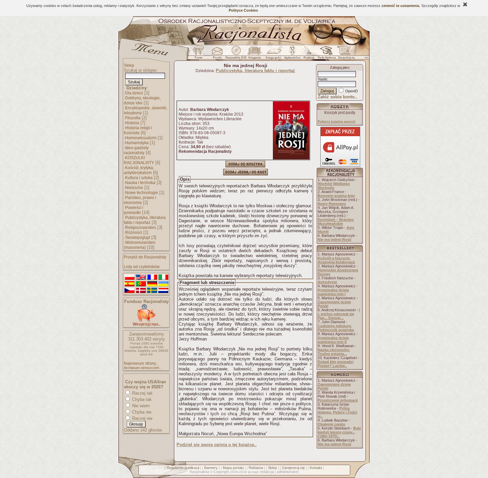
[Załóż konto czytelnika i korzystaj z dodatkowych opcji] (344, 54)
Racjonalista (199, 472)
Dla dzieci (134, 93)
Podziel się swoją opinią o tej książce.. (217, 444)
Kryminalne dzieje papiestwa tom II (333, 340)
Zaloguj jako (339, 67)
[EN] (140, 277)
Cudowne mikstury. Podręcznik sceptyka (336, 328)
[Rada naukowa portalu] (325, 54)
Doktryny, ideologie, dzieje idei (142, 100)
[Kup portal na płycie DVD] (236, 54)
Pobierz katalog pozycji (337, 121)
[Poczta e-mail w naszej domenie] (216, 54)
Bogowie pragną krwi (336, 196)
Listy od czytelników (142, 266)
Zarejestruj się (293, 468)
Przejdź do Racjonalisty (145, 257)
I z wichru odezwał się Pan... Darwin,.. (339, 314)
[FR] (152, 277)
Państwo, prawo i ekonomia (140, 200)
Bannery (211, 468)
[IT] (163, 277)
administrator (287, 472)
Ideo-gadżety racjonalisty (136, 150)
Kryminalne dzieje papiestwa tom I (333, 292)
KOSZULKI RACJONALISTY (139, 160)
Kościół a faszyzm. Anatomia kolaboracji (336, 260)
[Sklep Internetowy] (255, 54)
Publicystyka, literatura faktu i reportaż (145, 220)
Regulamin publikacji (183, 468)
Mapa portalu (233, 468)
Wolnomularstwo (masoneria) (139, 245)
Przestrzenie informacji (338, 400)
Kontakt (316, 468)
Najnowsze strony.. (141, 363)
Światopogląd (137, 237)
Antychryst (327, 282)
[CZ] (129, 290)
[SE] (152, 290)
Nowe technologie (141, 192)
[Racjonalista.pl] (244, 44)
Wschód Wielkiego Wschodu (334, 186)
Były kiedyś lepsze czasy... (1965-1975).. (339, 432)
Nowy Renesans (332, 204)
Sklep (129, 65)
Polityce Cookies (243, 10)
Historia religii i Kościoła (138, 130)
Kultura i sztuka (139, 177)
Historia (132, 123)
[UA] (163, 284)
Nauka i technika (140, 182)
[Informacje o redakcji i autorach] (308, 54)
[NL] (163, 290)
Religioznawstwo (140, 227)
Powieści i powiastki (133, 210)
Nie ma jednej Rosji (334, 239)
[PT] (140, 284)
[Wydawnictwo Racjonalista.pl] (292, 54)
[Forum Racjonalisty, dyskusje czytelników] (199, 54)
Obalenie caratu (331, 424)
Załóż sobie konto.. (337, 96)
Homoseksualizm (140, 138)
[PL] (129, 277)
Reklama (256, 468)
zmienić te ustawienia (400, 6)
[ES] (129, 284)
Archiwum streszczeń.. (142, 368)
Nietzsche (134, 187)
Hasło (322, 79)
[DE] (152, 284)
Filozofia (132, 118)
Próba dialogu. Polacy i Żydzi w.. (337, 412)
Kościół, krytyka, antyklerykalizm (139, 170)
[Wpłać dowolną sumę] (146, 320)
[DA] (140, 290)
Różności (133, 232)
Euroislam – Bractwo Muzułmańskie (336, 222)
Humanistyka (137, 143)
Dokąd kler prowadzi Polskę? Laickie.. (336, 364)
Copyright (221, 472)
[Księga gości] (275, 54)
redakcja (267, 472)
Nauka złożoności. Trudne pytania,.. (334, 352)
